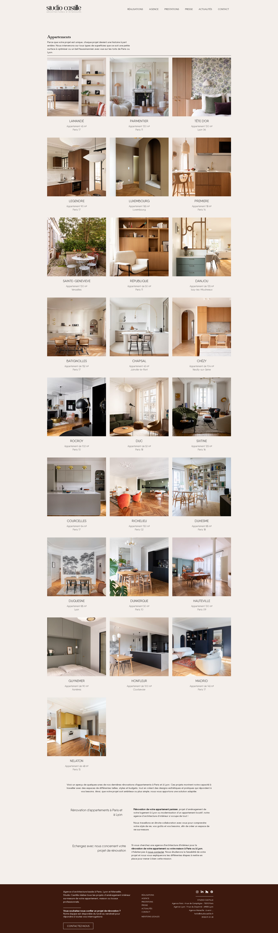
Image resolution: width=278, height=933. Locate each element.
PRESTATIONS (147, 902)
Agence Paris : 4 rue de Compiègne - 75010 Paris (192, 903)
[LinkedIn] (202, 891)
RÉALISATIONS (148, 895)
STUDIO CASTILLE (205, 900)
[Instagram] (197, 891)
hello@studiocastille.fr (203, 913)
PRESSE (145, 905)
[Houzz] (206, 891)
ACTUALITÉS (147, 908)
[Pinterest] (211, 891)
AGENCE (145, 898)
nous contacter (156, 852)
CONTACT (146, 912)
